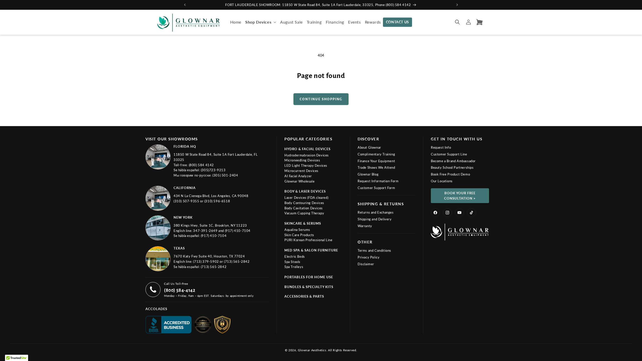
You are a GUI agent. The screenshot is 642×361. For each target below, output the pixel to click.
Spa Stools (292, 262)
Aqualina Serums (297, 230)
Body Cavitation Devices (303, 208)
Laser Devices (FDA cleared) (306, 198)
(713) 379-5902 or (208, 261)
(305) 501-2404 (225, 175)
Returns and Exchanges (376, 212)
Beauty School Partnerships (452, 167)
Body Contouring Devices (304, 203)
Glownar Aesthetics (312, 350)
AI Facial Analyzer (298, 176)
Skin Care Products (299, 235)
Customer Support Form (376, 188)
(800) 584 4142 (201, 165)
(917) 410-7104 (238, 231)
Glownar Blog (368, 174)
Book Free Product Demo (450, 174)
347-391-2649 (205, 231)
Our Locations (442, 181)
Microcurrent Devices (301, 171)
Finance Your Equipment (376, 161)
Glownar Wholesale (299, 181)
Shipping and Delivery (375, 219)
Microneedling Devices (302, 160)
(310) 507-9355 (187, 201)
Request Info (441, 147)
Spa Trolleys (293, 267)
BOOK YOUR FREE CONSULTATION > (460, 195)
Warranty (365, 226)
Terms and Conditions (374, 250)
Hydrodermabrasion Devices (306, 155)
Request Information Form (378, 181)
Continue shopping (321, 99)
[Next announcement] (457, 5)
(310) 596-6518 (217, 201)
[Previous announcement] (184, 5)
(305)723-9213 (213, 170)
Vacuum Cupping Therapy (304, 213)
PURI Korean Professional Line (308, 240)
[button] (260, 22)
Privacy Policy (368, 257)
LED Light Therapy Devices (305, 165)
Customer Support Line (449, 154)
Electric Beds (294, 256)
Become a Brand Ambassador (453, 161)
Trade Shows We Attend (376, 167)
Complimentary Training (376, 154)
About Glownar (369, 147)
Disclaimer (366, 264)
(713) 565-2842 (237, 261)
